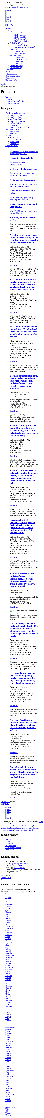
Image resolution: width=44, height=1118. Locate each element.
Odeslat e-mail (6, 878)
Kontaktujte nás (11, 80)
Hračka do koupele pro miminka (12, 826)
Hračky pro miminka (21, 41)
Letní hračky (18, 64)
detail (16, 265)
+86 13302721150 (15, 866)
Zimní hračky (19, 57)
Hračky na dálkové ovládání (24, 47)
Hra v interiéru (19, 53)
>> (9, 802)
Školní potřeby (19, 62)
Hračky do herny (20, 35)
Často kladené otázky (13, 76)
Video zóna (9, 70)
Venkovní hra (19, 51)
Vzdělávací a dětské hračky (19, 33)
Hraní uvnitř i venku (17, 49)
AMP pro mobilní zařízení (16, 824)
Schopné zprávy (11, 74)
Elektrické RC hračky (17, 43)
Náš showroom (10, 72)
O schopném (9, 78)
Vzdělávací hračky (21, 39)
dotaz (12, 265)
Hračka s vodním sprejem (16, 828)
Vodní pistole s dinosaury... (22, 180)
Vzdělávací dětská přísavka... (23, 169)
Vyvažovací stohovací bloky (24, 830)
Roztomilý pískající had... (22, 158)
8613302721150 (19, 868)
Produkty (8, 31)
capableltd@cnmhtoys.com (20, 7)
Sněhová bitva (24, 59)
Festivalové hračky (16, 66)
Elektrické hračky (20, 45)
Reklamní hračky (16, 68)
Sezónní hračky (15, 55)
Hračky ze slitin (20, 37)
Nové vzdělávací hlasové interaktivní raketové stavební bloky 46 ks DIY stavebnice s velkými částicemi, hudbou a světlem (24, 725)
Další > (5, 802)
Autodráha (28, 826)
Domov (8, 29)
